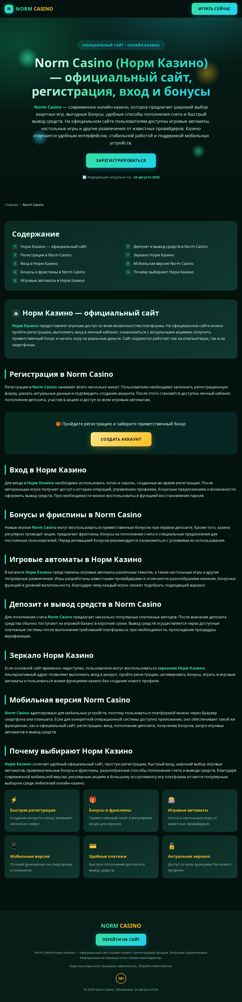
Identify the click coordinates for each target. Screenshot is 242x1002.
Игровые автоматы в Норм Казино (53, 280)
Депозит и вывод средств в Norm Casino (171, 246)
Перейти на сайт (121, 939)
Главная (11, 204)
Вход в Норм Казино (39, 263)
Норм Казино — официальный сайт (54, 246)
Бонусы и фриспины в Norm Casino (53, 272)
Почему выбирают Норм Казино (164, 272)
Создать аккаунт (121, 439)
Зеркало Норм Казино (154, 255)
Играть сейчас (214, 8)
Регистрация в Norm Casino (46, 255)
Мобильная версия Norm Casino (164, 263)
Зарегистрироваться (121, 160)
